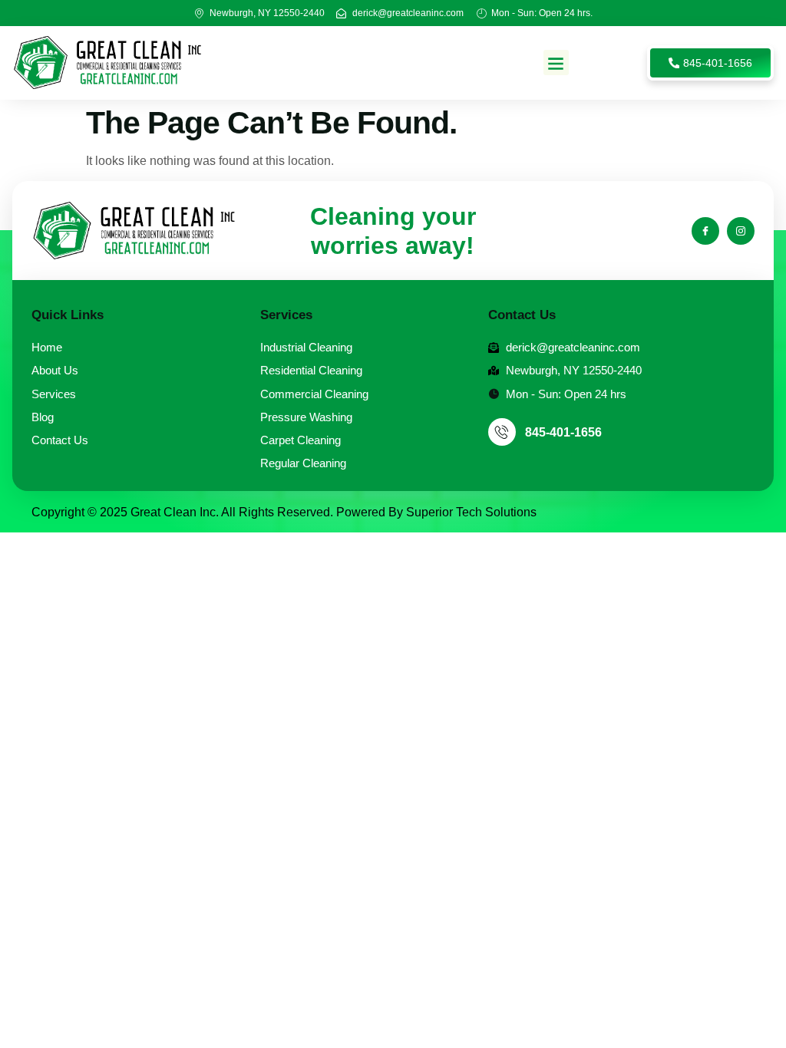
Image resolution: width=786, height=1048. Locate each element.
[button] (556, 62)
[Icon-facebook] (705, 231)
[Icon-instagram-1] (741, 231)
